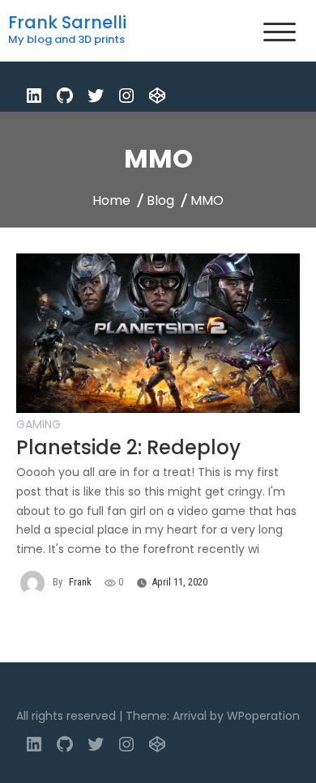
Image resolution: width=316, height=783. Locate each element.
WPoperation (263, 716)
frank (80, 582)
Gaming (38, 424)
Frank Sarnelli (67, 22)
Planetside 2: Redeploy (128, 447)
